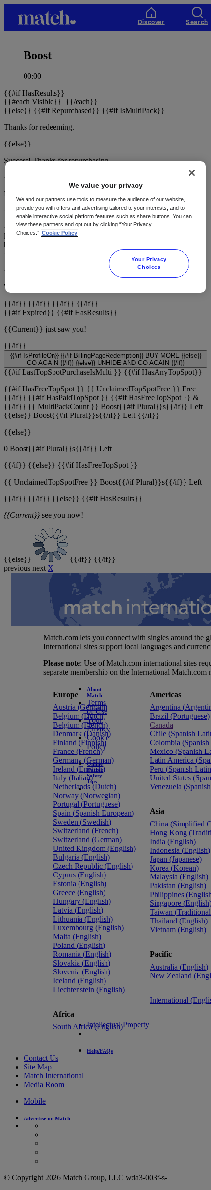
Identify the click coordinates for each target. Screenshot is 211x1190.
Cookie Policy (59, 233)
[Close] (192, 173)
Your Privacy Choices (149, 263)
